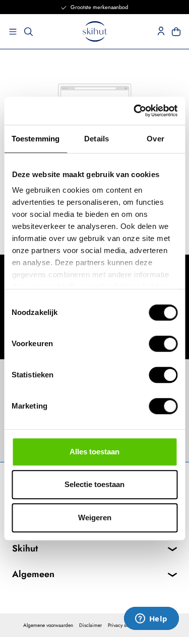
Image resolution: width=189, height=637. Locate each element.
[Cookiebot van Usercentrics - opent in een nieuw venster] (134, 110)
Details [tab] (96, 138)
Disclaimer (90, 625)
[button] (10, 32)
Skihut (25, 548)
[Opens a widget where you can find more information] (151, 619)
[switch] (163, 344)
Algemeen (33, 574)
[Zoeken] (28, 32)
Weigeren (94, 517)
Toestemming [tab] (35, 138)
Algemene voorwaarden (48, 625)
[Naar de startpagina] (95, 31)
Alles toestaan (94, 451)
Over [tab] (155, 138)
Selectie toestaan (94, 484)
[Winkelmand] (179, 32)
